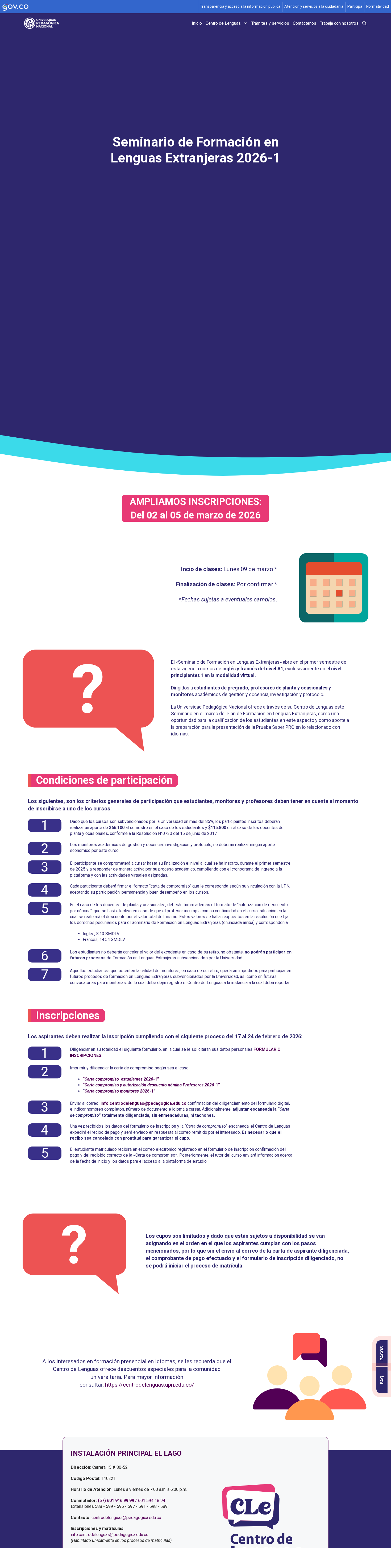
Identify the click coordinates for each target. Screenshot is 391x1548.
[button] (364, 23)
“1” (121, 1079)
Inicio (197, 23)
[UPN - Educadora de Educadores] (43, 23)
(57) (102, 1500)
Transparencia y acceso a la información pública (240, 6)
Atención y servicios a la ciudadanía (313, 6)
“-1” (151, 1084)
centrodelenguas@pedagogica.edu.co (126, 1517)
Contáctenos (304, 23)
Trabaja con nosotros (339, 23)
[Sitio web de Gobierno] (99, 6)
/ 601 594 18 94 (150, 1500)
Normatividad (377, 6)
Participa (354, 6)
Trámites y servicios (270, 23)
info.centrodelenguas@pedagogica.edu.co (109, 1534)
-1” (120, 1091)
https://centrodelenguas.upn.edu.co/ (149, 1385)
